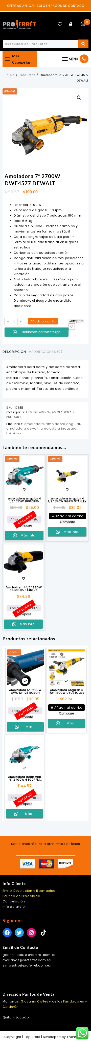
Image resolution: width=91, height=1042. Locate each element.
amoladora (34, 424)
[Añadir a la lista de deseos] (23, 564)
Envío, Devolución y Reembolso (29, 891)
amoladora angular (63, 424)
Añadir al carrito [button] (69, 516)
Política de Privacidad (21, 896)
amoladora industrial (59, 428)
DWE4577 (14, 433)
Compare (76, 321)
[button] (79, 97)
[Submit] (83, 44)
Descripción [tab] (14, 351)
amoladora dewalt (22, 428)
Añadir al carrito (42, 321)
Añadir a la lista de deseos (72, 326)
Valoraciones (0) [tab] (45, 351)
